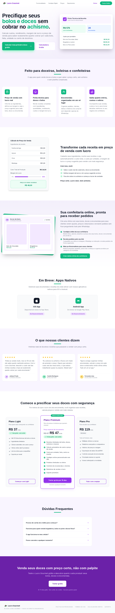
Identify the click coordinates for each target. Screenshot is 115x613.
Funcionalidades (41, 3)
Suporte (108, 607)
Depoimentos (71, 3)
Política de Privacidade (64, 607)
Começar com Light (22, 481)
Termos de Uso (80, 607)
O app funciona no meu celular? (37, 534)
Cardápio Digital (53, 3)
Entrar (95, 3)
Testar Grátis (106, 3)
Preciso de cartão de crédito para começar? (42, 523)
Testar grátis (57, 584)
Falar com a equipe (93, 481)
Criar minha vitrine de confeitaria (75, 256)
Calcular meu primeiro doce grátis (16, 46)
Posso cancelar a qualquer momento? (39, 540)
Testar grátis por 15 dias (57, 480)
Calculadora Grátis (44, 46)
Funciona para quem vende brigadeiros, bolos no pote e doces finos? (50, 529)
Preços (62, 3)
